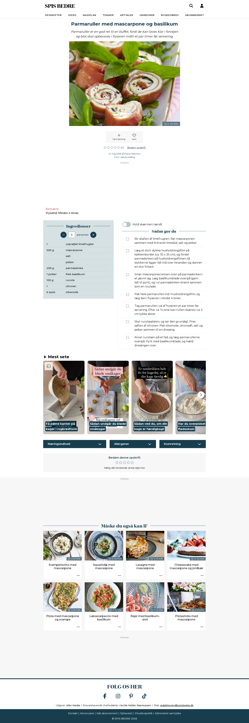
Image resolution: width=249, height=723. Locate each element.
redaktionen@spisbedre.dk (176, 705)
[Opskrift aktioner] (78, 575)
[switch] (126, 224)
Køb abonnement (107, 713)
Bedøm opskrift (136, 147)
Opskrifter (53, 15)
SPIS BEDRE (60, 5)
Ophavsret (126, 713)
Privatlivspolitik (143, 713)
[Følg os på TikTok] (144, 696)
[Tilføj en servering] (93, 235)
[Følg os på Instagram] (118, 696)
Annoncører (87, 713)
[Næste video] (201, 394)
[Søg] (191, 6)
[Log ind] (202, 6)
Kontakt (73, 713)
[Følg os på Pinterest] (131, 696)
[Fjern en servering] (63, 235)
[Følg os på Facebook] (105, 696)
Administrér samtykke (168, 713)
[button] (64, 397)
